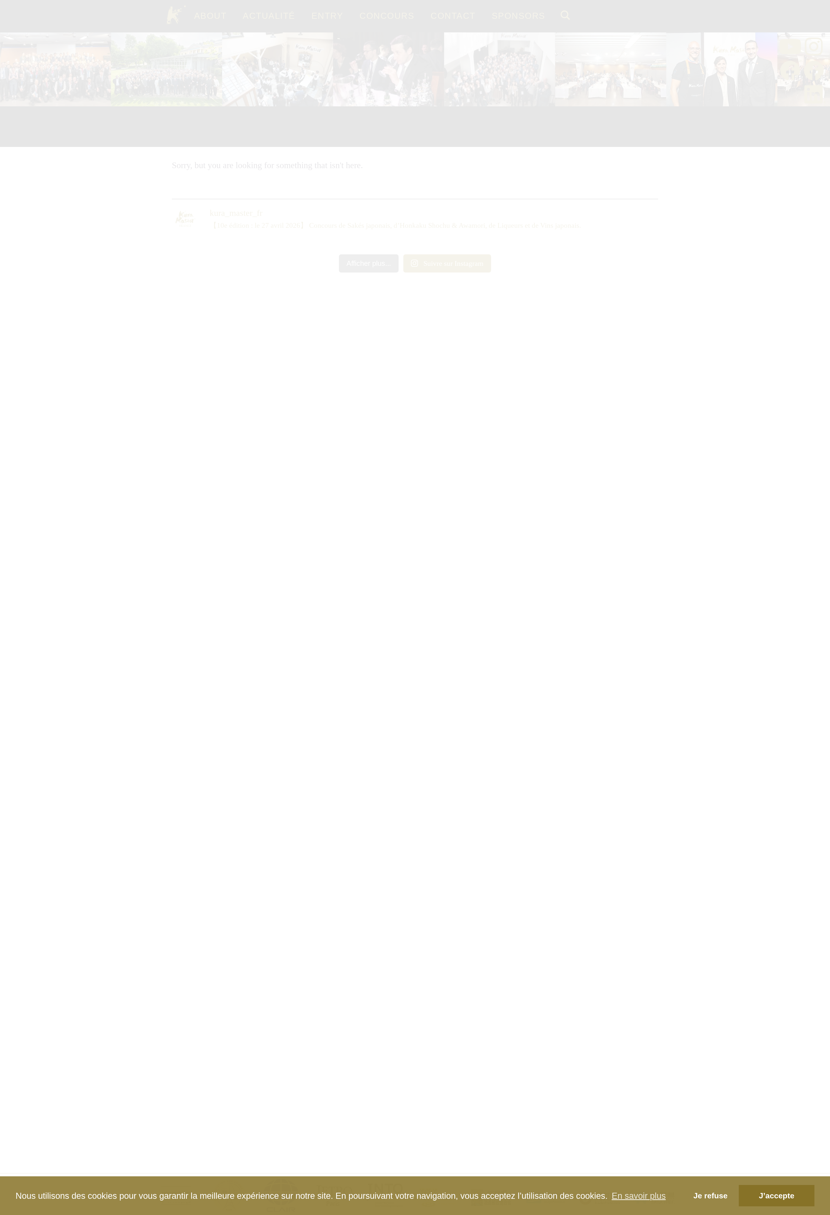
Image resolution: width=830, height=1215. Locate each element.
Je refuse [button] (710, 1195)
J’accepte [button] (776, 1195)
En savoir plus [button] (639, 1196)
